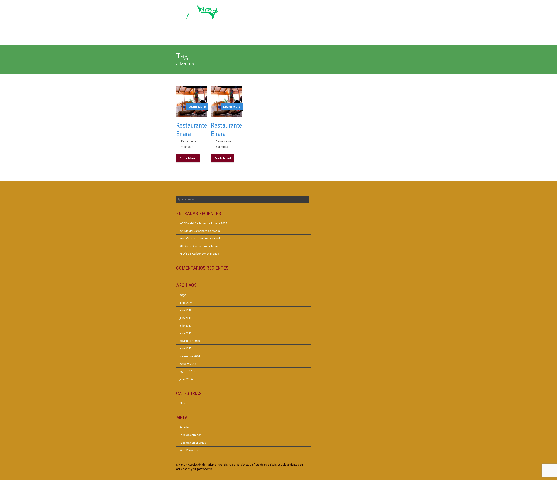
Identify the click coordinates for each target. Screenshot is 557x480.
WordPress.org (189, 450)
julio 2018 (185, 318)
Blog (182, 403)
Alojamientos (220, 37)
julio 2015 (185, 348)
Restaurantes (248, 37)
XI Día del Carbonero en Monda (199, 253)
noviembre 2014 (190, 356)
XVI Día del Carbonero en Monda (200, 231)
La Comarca (345, 37)
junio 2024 (186, 302)
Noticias (303, 37)
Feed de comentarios (193, 442)
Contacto (369, 37)
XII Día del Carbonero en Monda (200, 246)
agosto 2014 (187, 371)
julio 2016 (185, 333)
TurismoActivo (323, 34)
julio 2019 (185, 310)
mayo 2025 (186, 295)
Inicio (197, 37)
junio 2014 (186, 379)
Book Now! (188, 158)
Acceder (185, 427)
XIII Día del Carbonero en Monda (200, 238)
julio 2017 (185, 325)
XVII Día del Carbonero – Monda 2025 (203, 223)
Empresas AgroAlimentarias (278, 34)
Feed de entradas (190, 435)
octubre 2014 (188, 363)
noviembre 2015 (190, 340)
